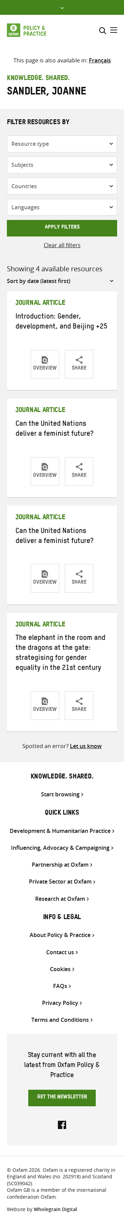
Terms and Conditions (60, 1020)
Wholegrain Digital (55, 1209)
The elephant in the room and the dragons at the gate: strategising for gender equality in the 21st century (60, 654)
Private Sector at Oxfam (60, 881)
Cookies (60, 969)
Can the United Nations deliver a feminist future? (54, 429)
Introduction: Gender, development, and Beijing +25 (61, 322)
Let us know (86, 746)
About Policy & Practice (60, 935)
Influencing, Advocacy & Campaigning (60, 848)
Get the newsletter (62, 1097)
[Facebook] (62, 1124)
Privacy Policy (60, 1003)
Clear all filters (62, 245)
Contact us (60, 952)
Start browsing (60, 794)
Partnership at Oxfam (60, 865)
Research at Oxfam (60, 899)
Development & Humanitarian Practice (60, 831)
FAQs (60, 986)
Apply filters (62, 227)
